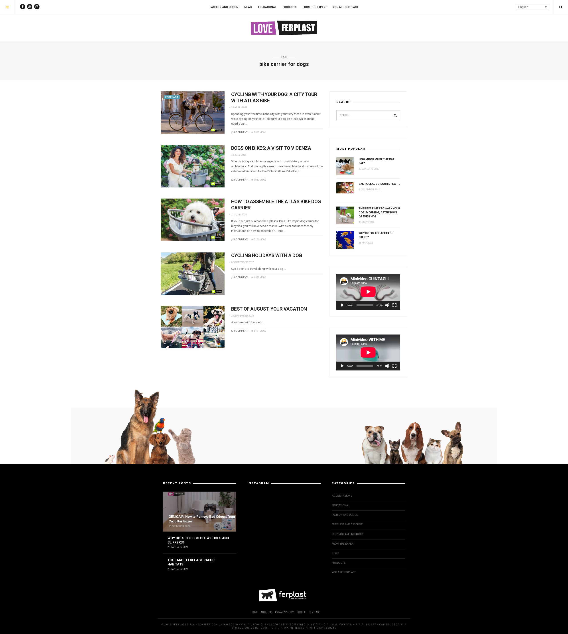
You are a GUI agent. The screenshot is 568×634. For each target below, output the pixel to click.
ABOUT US (266, 612)
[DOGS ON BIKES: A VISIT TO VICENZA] (193, 166)
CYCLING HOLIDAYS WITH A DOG (266, 255)
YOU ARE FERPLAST (345, 7)
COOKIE (301, 612)
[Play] (342, 305)
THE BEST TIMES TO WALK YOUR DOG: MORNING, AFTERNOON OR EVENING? (379, 212)
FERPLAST (172, 97)
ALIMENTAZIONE (342, 495)
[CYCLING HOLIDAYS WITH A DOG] (193, 273)
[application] (368, 292)
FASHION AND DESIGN (224, 7)
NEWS (248, 7)
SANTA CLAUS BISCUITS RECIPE (379, 183)
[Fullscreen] (394, 305)
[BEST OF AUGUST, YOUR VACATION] (193, 327)
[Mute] (387, 305)
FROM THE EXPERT (315, 7)
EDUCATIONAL (267, 7)
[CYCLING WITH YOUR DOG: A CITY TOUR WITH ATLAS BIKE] (193, 112)
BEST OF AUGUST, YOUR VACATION (269, 309)
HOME (254, 612)
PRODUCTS (289, 7)
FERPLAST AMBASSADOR (347, 524)
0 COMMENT (240, 132)
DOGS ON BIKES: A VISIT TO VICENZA (271, 148)
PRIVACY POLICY (284, 612)
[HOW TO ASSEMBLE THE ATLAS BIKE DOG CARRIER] (193, 220)
